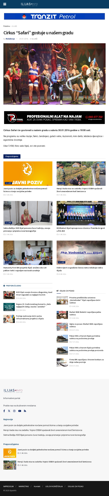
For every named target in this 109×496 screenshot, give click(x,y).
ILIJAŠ (14, 26)
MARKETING (24, 486)
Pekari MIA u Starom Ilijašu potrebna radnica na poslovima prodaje (84, 337)
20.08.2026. (62, 274)
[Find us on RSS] (25, 411)
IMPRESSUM (8, 486)
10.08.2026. (75, 306)
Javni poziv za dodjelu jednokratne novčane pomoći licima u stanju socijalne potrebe (25, 190)
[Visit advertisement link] (54, 19)
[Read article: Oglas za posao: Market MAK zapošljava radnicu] (62, 327)
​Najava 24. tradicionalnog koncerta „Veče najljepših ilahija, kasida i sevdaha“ (33, 305)
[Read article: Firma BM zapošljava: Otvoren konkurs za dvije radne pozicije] (62, 362)
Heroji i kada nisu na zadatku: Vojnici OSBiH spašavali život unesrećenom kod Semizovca (79, 190)
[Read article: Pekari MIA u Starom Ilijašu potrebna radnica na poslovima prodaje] (62, 339)
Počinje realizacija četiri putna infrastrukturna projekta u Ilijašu (30, 317)
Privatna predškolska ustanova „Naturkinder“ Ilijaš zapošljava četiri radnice (84, 300)
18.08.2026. (22, 298)
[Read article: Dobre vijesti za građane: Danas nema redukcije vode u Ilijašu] (81, 253)
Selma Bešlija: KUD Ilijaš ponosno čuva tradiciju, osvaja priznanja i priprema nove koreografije (26, 229)
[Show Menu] (4, 4)
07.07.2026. (75, 354)
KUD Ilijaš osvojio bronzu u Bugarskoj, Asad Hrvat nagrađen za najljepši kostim (34, 293)
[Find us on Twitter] (9, 411)
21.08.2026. (9, 195)
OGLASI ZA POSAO (75, 486)
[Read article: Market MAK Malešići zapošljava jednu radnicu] (62, 315)
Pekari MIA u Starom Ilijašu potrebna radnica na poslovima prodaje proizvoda (86, 349)
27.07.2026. (75, 342)
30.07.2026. (75, 330)
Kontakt (37, 486)
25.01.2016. (24, 39)
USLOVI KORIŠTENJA (54, 486)
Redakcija (10, 39)
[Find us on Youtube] (19, 411)
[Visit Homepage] (29, 4)
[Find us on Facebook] (4, 411)
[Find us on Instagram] (14, 411)
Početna (6, 26)
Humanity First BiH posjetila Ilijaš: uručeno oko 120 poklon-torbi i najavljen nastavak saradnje (24, 269)
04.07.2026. (75, 366)
